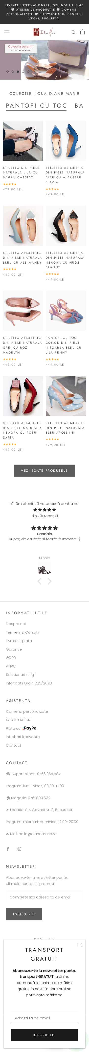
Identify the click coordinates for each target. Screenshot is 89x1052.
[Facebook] (8, 849)
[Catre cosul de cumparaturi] (82, 31)
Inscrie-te (24, 914)
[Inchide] (80, 945)
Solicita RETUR (18, 719)
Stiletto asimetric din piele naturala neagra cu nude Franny (65, 260)
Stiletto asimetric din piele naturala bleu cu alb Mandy (22, 258)
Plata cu (13, 728)
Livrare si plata (19, 640)
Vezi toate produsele (44, 470)
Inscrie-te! (44, 1035)
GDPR (11, 657)
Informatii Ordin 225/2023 (29, 683)
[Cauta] (73, 32)
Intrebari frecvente (23, 736)
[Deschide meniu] (6, 32)
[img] (44, 510)
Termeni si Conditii (22, 632)
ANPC (11, 666)
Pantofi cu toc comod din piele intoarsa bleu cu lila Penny (64, 345)
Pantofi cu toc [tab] (37, 105)
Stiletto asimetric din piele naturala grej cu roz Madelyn (22, 345)
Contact (13, 745)
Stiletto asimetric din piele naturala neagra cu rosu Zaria (22, 430)
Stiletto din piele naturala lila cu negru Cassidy (21, 173)
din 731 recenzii (44, 515)
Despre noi (16, 623)
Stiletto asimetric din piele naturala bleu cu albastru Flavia (65, 175)
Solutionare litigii (20, 674)
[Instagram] (19, 849)
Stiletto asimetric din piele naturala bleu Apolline (65, 428)
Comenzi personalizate (27, 711)
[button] (40, 581)
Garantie (14, 649)
